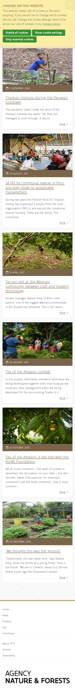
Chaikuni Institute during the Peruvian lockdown (36, 99)
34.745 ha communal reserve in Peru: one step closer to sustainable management (35, 187)
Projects (7, 621)
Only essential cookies (19, 39)
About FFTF (9, 643)
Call (4, 627)
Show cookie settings (48, 32)
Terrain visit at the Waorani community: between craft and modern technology (37, 286)
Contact (7, 649)
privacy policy (51, 24)
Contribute (8, 633)
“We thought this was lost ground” (33, 551)
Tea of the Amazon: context (27, 371)
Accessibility (9, 655)
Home (6, 609)
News (5, 615)
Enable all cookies (17, 32)
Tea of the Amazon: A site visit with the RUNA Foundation (37, 459)
